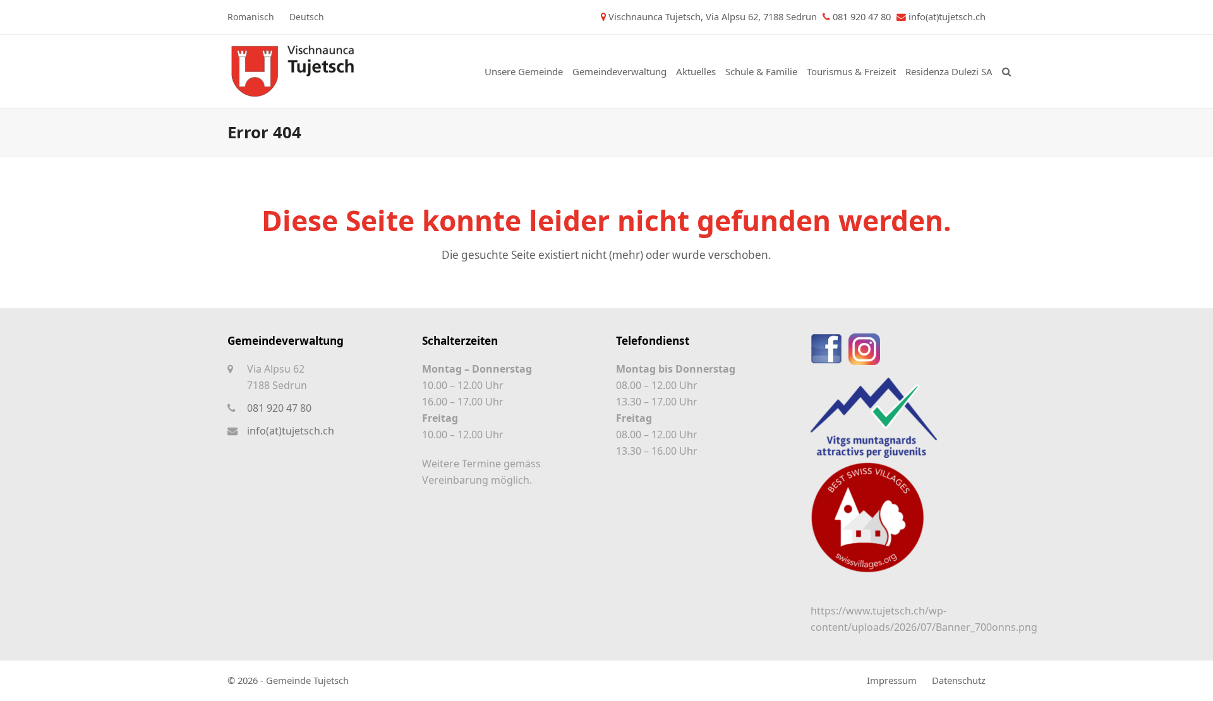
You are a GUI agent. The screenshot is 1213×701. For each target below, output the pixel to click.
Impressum (892, 680)
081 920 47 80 (279, 408)
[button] (1006, 71)
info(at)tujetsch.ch (947, 16)
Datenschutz (959, 680)
